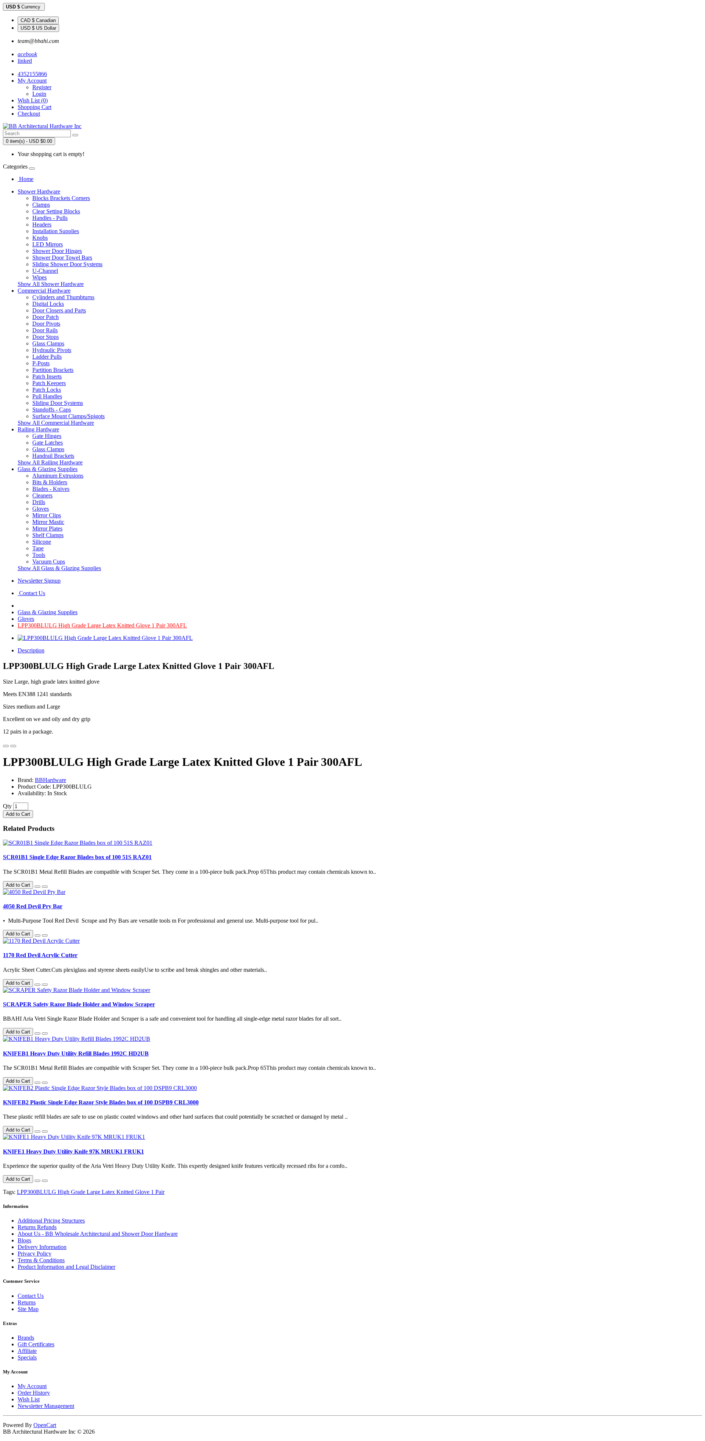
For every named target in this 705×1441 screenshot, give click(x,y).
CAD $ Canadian (38, 20)
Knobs (40, 238)
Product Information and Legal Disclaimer (66, 1267)
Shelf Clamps (48, 535)
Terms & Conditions (41, 1260)
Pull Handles (47, 396)
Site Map (28, 1309)
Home (25, 179)
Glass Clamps (48, 343)
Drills (38, 502)
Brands (26, 1338)
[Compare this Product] (13, 746)
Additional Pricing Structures (51, 1220)
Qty (7, 806)
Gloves (40, 509)
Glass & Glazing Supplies (47, 469)
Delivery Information (42, 1247)
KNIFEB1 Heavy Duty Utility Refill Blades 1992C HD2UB (76, 1053)
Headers (41, 224)
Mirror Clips (46, 515)
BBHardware (50, 780)
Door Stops (45, 337)
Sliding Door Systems (57, 403)
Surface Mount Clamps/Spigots (68, 416)
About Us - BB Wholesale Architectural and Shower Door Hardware (98, 1234)
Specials (27, 1357)
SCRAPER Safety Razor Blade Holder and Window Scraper (79, 1004)
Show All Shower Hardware (51, 284)
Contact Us (31, 593)
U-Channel (45, 271)
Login (39, 94)
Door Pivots (46, 324)
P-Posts (41, 363)
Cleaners (42, 495)
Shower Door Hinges (57, 251)
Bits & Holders (49, 482)
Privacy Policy (34, 1253)
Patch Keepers (49, 383)
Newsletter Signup (39, 581)
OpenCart (44, 1425)
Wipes (39, 277)
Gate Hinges (46, 436)
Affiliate (27, 1351)
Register (41, 87)
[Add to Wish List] (6, 746)
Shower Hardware (39, 191)
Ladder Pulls (47, 357)
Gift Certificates (36, 1344)
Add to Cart (18, 814)
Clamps (41, 205)
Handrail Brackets (53, 456)
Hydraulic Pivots (51, 350)
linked (25, 61)
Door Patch (45, 317)
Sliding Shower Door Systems (67, 264)
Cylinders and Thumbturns (63, 297)
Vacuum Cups (48, 561)
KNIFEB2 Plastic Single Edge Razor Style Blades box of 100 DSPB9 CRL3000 (101, 1102)
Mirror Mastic (48, 522)
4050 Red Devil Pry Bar (32, 906)
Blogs (24, 1240)
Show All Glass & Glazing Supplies (59, 568)
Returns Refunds (37, 1227)
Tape (38, 548)
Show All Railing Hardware (50, 462)
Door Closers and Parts (59, 310)
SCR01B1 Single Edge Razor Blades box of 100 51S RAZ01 (77, 857)
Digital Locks (48, 304)
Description (31, 650)
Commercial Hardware (44, 290)
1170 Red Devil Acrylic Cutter (40, 955)
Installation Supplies (55, 231)
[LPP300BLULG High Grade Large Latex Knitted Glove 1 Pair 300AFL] (105, 638)
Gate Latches (47, 442)
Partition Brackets (52, 370)
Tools (38, 555)
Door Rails (45, 330)
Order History (34, 1393)
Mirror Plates (47, 528)
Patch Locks (46, 390)
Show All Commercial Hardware (56, 423)
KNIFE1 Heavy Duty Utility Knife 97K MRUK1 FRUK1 (73, 1151)
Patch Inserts (47, 376)
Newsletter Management (46, 1406)
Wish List (29, 1399)
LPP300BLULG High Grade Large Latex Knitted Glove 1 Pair (90, 1192)
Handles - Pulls (50, 218)
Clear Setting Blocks (56, 211)
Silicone (41, 542)
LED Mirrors (47, 244)
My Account (32, 1386)
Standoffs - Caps (51, 409)
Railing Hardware (38, 429)
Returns (27, 1302)
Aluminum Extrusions (57, 476)
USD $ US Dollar (38, 28)
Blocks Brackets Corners (61, 198)
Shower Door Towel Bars (62, 257)
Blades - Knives (50, 489)
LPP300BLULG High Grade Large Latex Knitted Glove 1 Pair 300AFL (102, 625)
